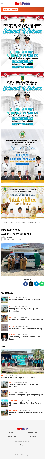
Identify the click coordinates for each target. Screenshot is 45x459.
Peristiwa (12, 334)
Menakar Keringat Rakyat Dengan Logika (26, 319)
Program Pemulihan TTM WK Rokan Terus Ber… (26, 413)
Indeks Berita (33, 433)
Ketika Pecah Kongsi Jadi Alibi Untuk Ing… (26, 328)
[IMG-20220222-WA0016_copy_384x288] (22, 259)
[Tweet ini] (31, 283)
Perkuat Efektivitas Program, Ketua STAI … (26, 300)
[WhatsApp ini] (41, 283)
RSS (23, 445)
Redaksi (33, 436)
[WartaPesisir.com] (22, 3)
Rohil (11, 297)
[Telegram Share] (36, 283)
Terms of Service (11, 436)
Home (11, 433)
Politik (12, 326)
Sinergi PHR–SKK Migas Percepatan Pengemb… (23, 310)
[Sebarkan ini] (25, 283)
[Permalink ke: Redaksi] (3, 239)
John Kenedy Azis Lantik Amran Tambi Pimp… (24, 338)
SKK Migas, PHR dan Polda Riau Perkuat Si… (25, 404)
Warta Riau (13, 401)
